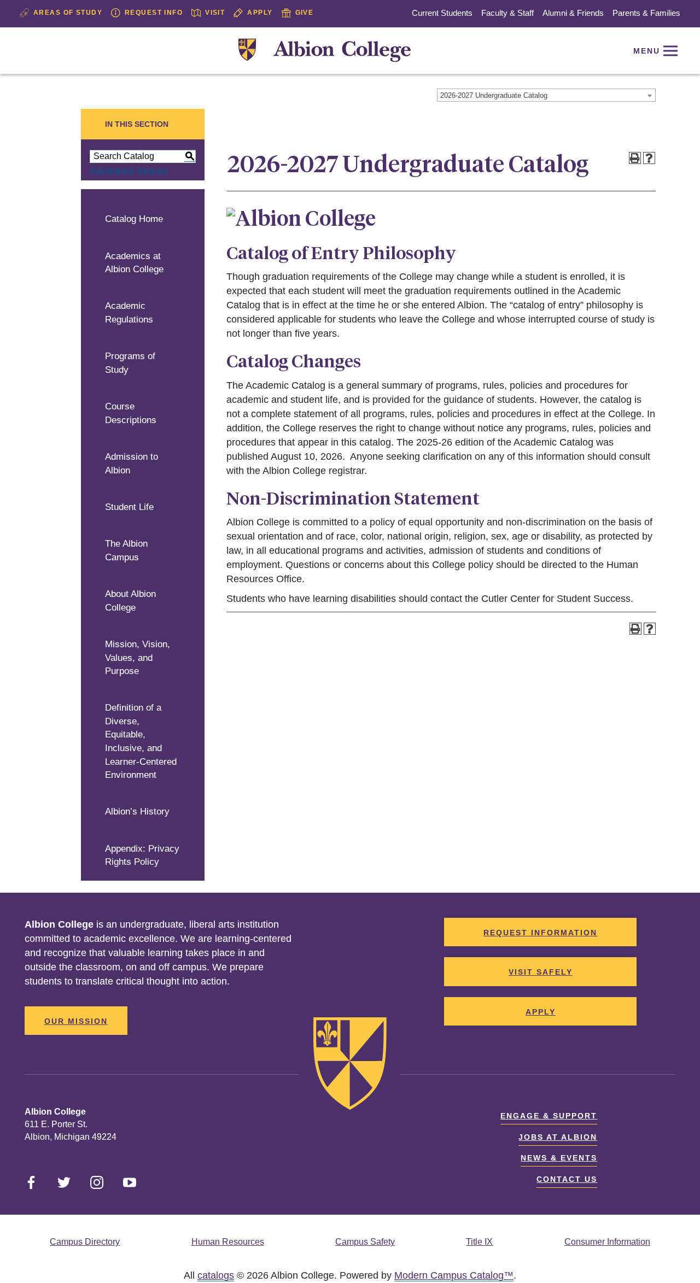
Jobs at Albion (557, 1137)
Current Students (442, 12)
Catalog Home (134, 219)
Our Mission (76, 1021)
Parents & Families (646, 12)
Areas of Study (67, 12)
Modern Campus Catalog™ (454, 1275)
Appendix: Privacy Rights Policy (142, 855)
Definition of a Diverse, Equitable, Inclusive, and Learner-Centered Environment (141, 741)
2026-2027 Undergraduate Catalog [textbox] (493, 95)
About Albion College (130, 601)
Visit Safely (541, 972)
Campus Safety (365, 1241)
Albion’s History (137, 811)
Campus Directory (85, 1241)
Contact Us (566, 1179)
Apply (259, 12)
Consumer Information (607, 1241)
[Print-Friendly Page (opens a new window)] (635, 158)
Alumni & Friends (573, 12)
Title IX (479, 1241)
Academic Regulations (129, 313)
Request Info (154, 12)
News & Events (559, 1157)
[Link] (324, 50)
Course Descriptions (130, 413)
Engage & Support (548, 1115)
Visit (215, 12)
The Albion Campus (126, 550)
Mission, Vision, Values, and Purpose (137, 657)
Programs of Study (130, 363)
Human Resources (227, 1241)
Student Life (129, 507)
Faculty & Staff (507, 12)
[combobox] (546, 95)
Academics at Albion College (134, 263)
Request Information (540, 932)
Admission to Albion (131, 464)
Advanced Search (128, 171)
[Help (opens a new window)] (649, 158)
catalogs (215, 1275)
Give (304, 12)
